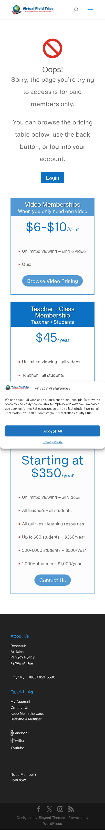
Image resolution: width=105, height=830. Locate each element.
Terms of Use (21, 663)
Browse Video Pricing (52, 281)
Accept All (52, 431)
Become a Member (26, 719)
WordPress (52, 823)
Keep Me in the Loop (27, 713)
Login (52, 178)
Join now (18, 780)
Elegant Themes (52, 817)
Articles (17, 651)
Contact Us (52, 580)
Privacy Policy (52, 441)
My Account (20, 701)
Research (18, 646)
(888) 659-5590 (42, 677)
